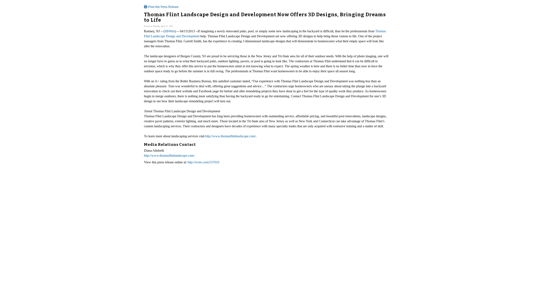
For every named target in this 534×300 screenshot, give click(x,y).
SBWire (170, 31)
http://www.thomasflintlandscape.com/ (230, 136)
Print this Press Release (163, 7)
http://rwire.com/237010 (203, 162)
